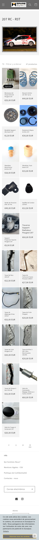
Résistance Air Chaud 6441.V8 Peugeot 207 (9, 94)
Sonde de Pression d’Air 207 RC (10, 203)
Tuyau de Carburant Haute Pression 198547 (27, 277)
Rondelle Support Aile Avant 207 (10, 131)
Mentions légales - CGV (13, 467)
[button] (3, 4)
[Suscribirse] (32, 489)
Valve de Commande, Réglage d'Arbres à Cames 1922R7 (28, 391)
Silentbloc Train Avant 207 (27, 166)
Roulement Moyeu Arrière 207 (28, 131)
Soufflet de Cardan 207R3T (28, 203)
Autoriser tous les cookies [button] (20, 536)
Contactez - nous (11, 478)
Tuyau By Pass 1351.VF (9, 276)
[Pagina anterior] (9, 445)
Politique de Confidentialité (15, 473)
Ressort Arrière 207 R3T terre (27, 94)
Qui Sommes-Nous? (12, 462)
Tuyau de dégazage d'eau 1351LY (10, 314)
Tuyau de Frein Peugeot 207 (9, 350)
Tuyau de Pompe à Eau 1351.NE (10, 389)
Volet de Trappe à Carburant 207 (10, 428)
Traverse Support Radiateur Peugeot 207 (27, 229)
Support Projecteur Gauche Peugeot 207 (10, 239)
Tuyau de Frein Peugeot (27, 313)
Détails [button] (6, 531)
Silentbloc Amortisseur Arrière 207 (8, 167)
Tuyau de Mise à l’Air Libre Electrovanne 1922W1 (27, 352)
